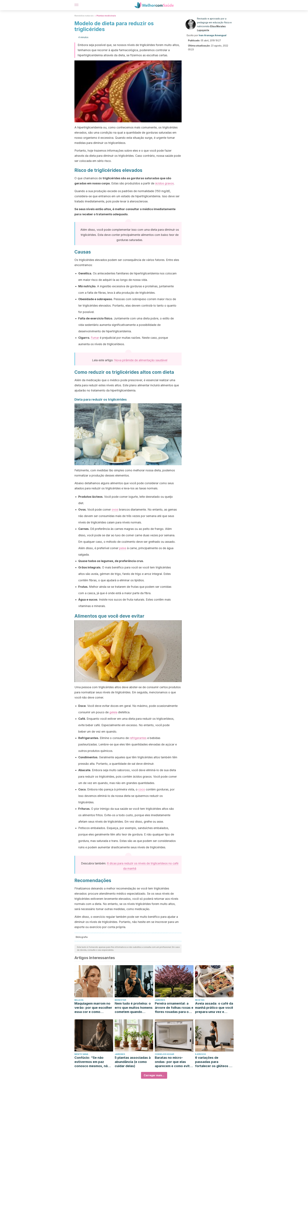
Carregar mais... (154, 1075)
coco (141, 789)
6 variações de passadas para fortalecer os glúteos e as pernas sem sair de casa (213, 1062)
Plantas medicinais (106, 15)
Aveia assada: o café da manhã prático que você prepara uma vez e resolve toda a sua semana (214, 1008)
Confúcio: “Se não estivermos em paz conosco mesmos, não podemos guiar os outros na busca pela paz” (92, 1062)
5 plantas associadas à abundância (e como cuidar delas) (133, 1062)
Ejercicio (200, 1054)
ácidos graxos (164, 183)
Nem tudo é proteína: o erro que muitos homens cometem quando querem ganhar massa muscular (134, 1008)
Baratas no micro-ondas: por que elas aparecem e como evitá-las (174, 1062)
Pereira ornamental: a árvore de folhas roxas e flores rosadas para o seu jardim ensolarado (174, 1008)
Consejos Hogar (164, 1054)
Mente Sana (81, 1054)
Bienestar (120, 1000)
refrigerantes (138, 738)
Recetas (199, 1000)
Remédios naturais (84, 15)
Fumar (95, 337)
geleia (113, 712)
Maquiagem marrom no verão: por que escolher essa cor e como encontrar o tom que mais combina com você (93, 1008)
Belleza (78, 1000)
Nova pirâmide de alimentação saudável (140, 360)
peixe (122, 548)
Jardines (160, 1000)
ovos (115, 509)
